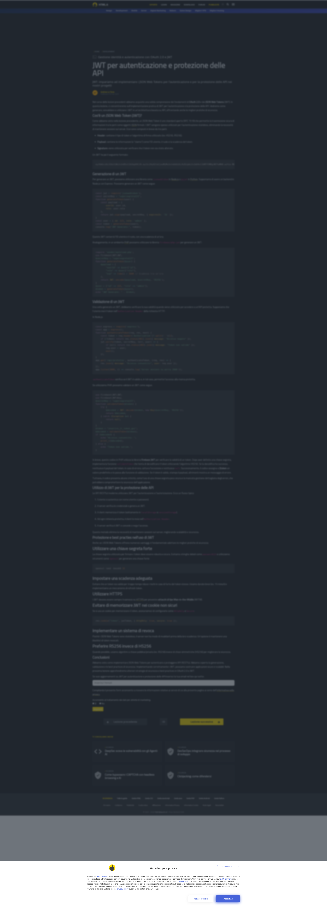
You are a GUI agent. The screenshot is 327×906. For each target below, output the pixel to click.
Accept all (228, 899)
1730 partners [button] (102, 876)
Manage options (201, 899)
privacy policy (123, 889)
